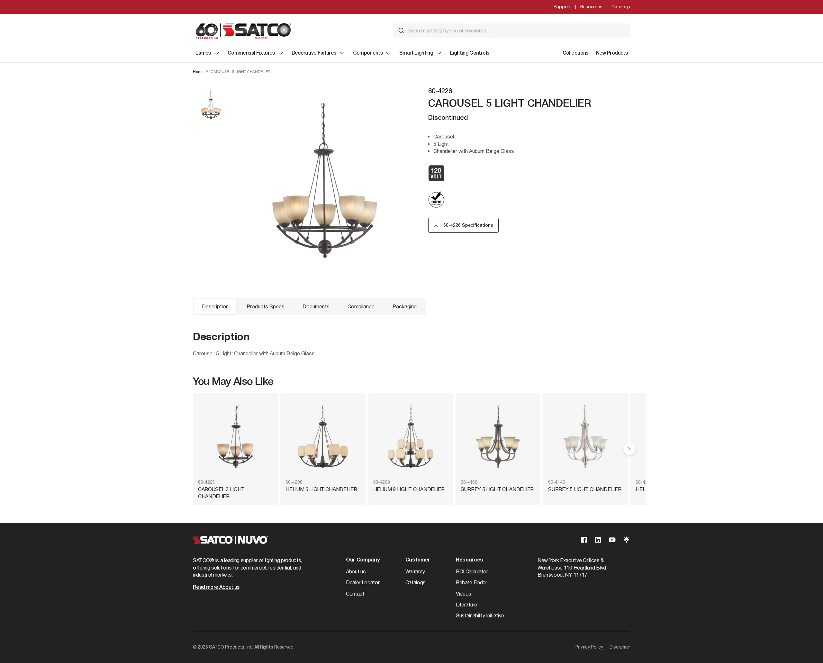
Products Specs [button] (266, 306)
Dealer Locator (363, 582)
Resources (591, 6)
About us (356, 571)
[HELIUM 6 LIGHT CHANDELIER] (322, 436)
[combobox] (511, 30)
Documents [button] (316, 306)
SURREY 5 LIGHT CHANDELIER (497, 489)
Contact (355, 594)
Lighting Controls (469, 53)
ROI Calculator (472, 571)
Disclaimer (620, 647)
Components (368, 53)
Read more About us (216, 587)
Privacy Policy (589, 647)
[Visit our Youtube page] (612, 540)
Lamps (203, 53)
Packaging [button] (405, 306)
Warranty (415, 571)
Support (562, 6)
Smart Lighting (416, 53)
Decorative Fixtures (314, 53)
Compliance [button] (361, 306)
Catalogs (620, 6)
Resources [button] (469, 560)
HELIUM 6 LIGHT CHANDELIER (321, 489)
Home (198, 71)
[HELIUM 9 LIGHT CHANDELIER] (410, 436)
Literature (466, 604)
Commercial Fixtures (251, 53)
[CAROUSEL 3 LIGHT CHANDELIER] (235, 436)
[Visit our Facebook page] (584, 540)
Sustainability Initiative (480, 615)
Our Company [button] (362, 560)
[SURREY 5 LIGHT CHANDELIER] (498, 436)
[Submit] (401, 30)
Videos (463, 594)
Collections (575, 53)
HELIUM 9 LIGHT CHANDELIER (409, 489)
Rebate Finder (471, 582)
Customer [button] (417, 560)
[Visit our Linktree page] (626, 540)
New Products (612, 53)
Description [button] (215, 306)
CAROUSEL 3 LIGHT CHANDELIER (221, 492)
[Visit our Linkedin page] (598, 540)
